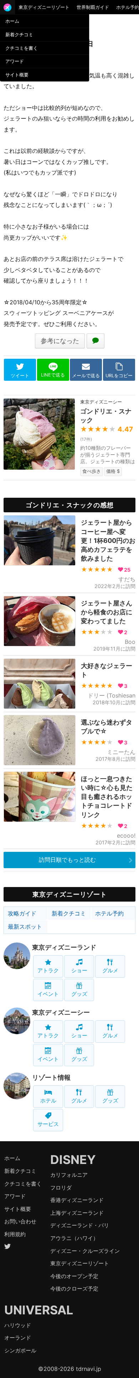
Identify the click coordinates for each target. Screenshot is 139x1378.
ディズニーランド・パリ (79, 1225)
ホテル (48, 1100)
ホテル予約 (109, 913)
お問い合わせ (20, 1221)
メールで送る (86, 375)
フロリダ (61, 1187)
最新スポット (25, 926)
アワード (14, 61)
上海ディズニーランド (77, 1212)
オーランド (17, 1337)
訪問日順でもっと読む (67, 859)
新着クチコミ (19, 34)
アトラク (48, 970)
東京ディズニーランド (64, 947)
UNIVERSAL (38, 1310)
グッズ (79, 993)
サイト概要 (17, 75)
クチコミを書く (21, 48)
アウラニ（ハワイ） (74, 1238)
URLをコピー (119, 375)
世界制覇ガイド (93, 7)
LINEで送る (53, 375)
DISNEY (73, 1159)
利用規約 (15, 1234)
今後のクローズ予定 (74, 1288)
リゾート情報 (51, 1077)
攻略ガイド (22, 913)
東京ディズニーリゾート (44, 7)
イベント (48, 993)
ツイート (20, 375)
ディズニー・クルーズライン (85, 1251)
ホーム (12, 21)
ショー (79, 970)
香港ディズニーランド (77, 1200)
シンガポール (20, 1350)
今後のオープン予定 (74, 1276)
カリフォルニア (69, 1174)
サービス (48, 1124)
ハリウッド (17, 1325)
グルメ (110, 970)
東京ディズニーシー (61, 1012)
